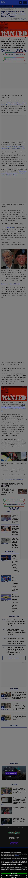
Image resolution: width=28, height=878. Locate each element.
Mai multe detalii (17, 855)
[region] (14, 863)
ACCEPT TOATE (14, 873)
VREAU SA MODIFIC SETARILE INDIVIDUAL (14, 875)
